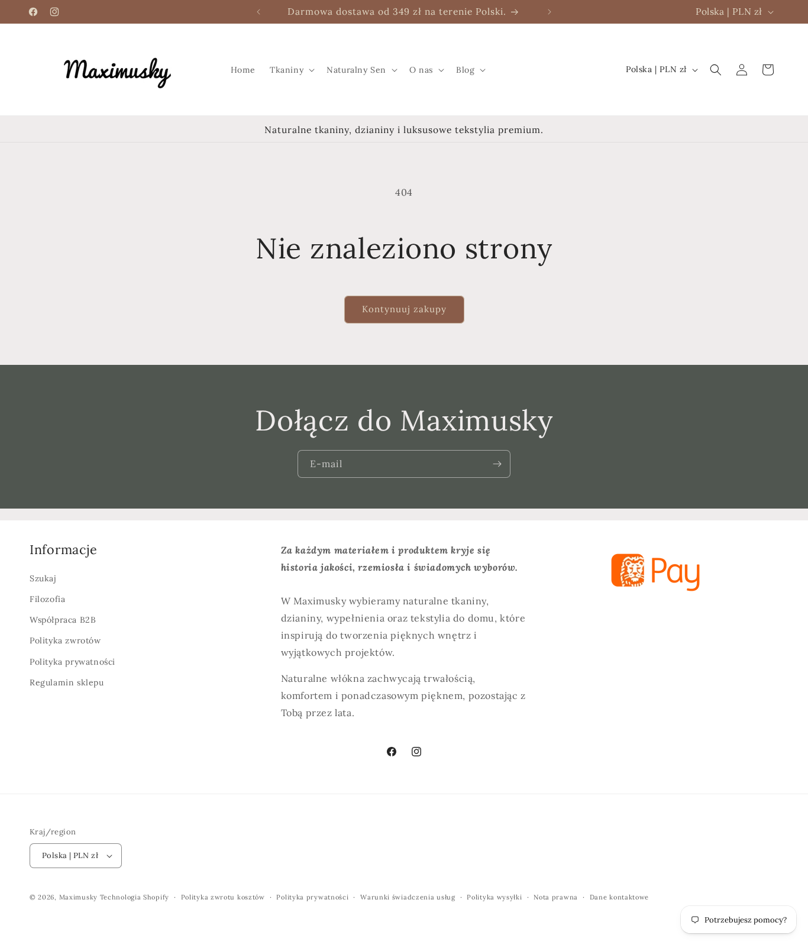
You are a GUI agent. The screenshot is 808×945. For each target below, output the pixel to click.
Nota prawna (556, 897)
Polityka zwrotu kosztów (223, 897)
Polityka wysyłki (494, 897)
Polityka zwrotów (65, 640)
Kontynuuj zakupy (404, 309)
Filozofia (47, 599)
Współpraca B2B (63, 619)
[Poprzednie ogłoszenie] (258, 12)
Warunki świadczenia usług (407, 897)
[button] (291, 69)
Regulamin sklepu (67, 682)
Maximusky (78, 897)
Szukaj (43, 578)
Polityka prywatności (72, 661)
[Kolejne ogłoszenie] (549, 12)
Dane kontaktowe (619, 897)
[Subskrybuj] (497, 464)
